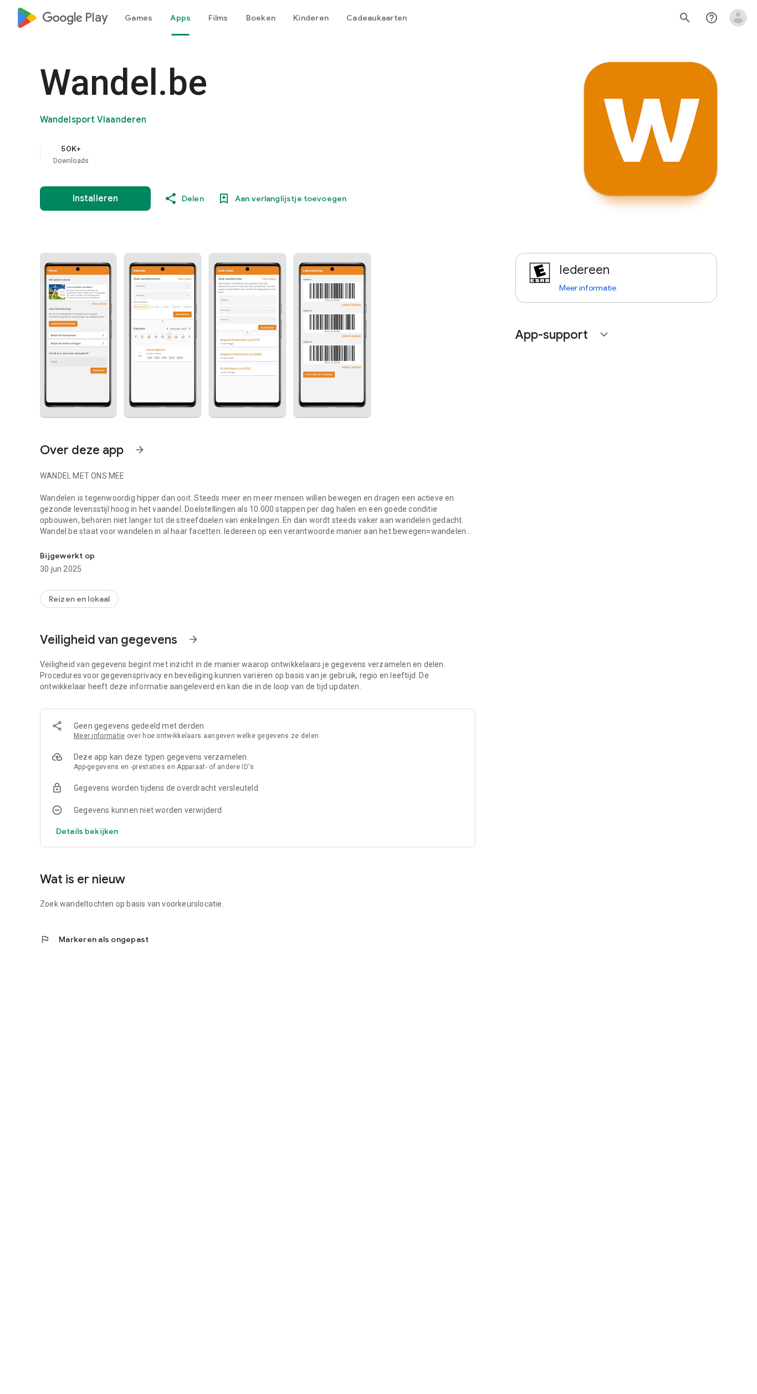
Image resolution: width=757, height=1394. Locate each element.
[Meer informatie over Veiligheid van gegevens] (193, 639)
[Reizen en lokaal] (79, 599)
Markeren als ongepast (94, 939)
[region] (261, 154)
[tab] (138, 17)
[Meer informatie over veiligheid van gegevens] (87, 831)
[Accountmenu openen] (738, 17)
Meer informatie (99, 736)
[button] (78, 335)
